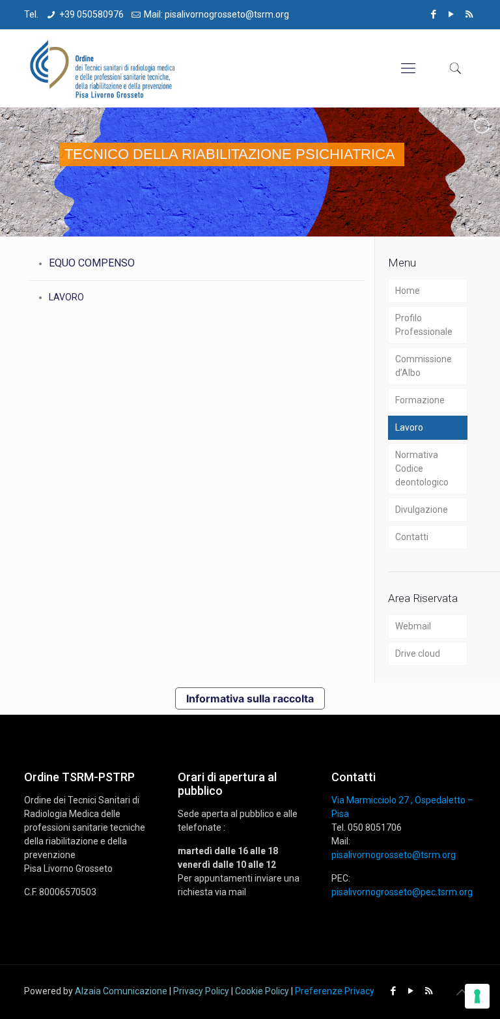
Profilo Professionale (423, 325)
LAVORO (66, 297)
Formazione (420, 400)
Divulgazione (421, 509)
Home (407, 290)
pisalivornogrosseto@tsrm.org (393, 855)
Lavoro (409, 427)
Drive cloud (417, 653)
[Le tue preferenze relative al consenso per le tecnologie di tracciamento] (477, 996)
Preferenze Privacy (334, 991)
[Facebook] (434, 14)
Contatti (411, 537)
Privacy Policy (201, 991)
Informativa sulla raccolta (250, 698)
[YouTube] (451, 14)
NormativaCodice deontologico (422, 468)
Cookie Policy (262, 991)
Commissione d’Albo (423, 366)
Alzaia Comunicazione (121, 991)
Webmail (413, 626)
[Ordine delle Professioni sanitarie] (103, 68)
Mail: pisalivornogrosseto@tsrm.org (216, 14)
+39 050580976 (91, 14)
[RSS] (469, 14)
